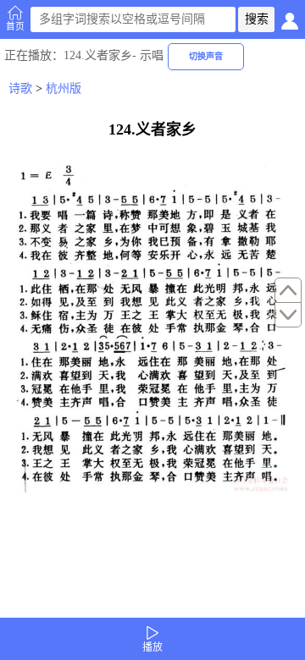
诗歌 (20, 88)
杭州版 (63, 88)
